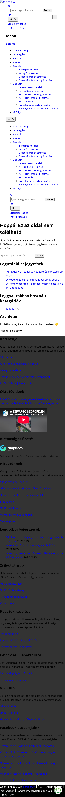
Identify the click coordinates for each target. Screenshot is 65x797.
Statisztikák (7, 501)
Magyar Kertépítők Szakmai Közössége (23, 773)
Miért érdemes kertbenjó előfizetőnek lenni (26, 488)
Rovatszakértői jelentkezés (16, 646)
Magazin (17, 83)
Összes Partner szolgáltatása (36, 80)
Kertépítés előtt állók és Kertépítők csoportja (27, 745)
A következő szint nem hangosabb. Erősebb (32, 279)
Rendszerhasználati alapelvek (34, 790)
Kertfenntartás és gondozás (35, 94)
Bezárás (10, 43)
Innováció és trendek (31, 87)
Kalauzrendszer (9, 603)
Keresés (16, 66)
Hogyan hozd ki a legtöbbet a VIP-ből (22, 719)
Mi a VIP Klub (8, 706)
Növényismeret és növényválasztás (39, 108)
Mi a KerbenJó (8, 357)
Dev (12, 794)
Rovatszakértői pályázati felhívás (20, 640)
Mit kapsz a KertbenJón (14, 481)
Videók (16, 62)
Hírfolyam (18, 112)
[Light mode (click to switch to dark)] (13, 19)
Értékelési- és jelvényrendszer (18, 383)
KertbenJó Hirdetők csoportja (18, 780)
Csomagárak (19, 54)
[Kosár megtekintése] (9, 15)
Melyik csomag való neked (16, 514)
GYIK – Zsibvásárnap (12, 590)
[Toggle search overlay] (9, 6)
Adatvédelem (54, 786)
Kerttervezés (26, 101)
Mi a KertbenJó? (21, 50)
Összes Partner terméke (32, 76)
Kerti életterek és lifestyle (34, 97)
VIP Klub (17, 58)
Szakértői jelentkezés (13, 680)
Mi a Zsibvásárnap (11, 583)
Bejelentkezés (18, 23)
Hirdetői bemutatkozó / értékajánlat (21, 495)
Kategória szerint (29, 73)
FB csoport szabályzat (13, 596)
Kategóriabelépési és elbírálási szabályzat (25, 376)
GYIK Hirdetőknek (10, 508)
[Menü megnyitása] (54, 17)
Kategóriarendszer (11, 370)
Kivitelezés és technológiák (34, 104)
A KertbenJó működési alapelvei (19, 363)
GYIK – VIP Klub (9, 713)
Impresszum (7, 790)
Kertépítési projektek (31, 90)
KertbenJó (29, 786)
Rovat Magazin (9, 633)
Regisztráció (17, 27)
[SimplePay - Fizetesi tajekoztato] (16, 448)
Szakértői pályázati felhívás (16, 673)
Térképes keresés (28, 69)
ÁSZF (41, 786)
